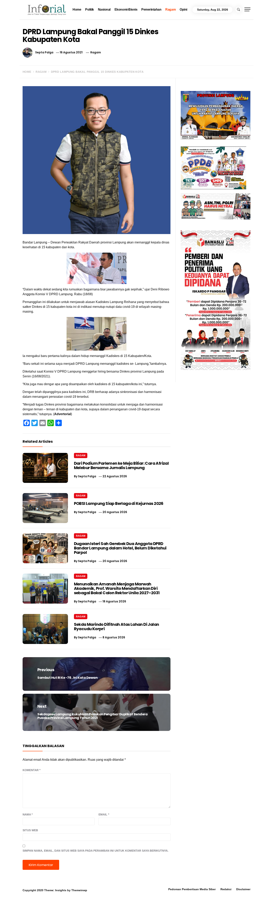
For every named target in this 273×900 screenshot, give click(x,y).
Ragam (170, 9)
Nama (28, 814)
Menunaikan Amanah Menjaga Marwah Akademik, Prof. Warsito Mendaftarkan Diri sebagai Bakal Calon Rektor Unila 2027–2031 (117, 588)
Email (104, 814)
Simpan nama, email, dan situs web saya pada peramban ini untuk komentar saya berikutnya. (95, 850)
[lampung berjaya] (215, 115)
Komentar (31, 770)
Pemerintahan (151, 9)
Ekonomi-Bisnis (126, 9)
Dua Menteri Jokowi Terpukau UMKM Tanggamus (224, 891)
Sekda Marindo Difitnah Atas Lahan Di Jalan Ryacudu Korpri (116, 627)
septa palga (44, 52)
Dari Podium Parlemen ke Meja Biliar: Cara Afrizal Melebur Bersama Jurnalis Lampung (121, 465)
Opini (183, 9)
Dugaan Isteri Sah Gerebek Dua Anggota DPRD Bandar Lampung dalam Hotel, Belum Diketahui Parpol (120, 548)
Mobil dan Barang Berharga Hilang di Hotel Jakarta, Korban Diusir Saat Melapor (58, 891)
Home (77, 9)
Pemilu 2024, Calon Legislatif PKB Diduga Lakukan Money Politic (169, 891)
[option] (50, 891)
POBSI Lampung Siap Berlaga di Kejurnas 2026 (118, 503)
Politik (89, 9)
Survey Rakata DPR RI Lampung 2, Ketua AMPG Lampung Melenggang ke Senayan (113, 893)
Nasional (104, 9)
